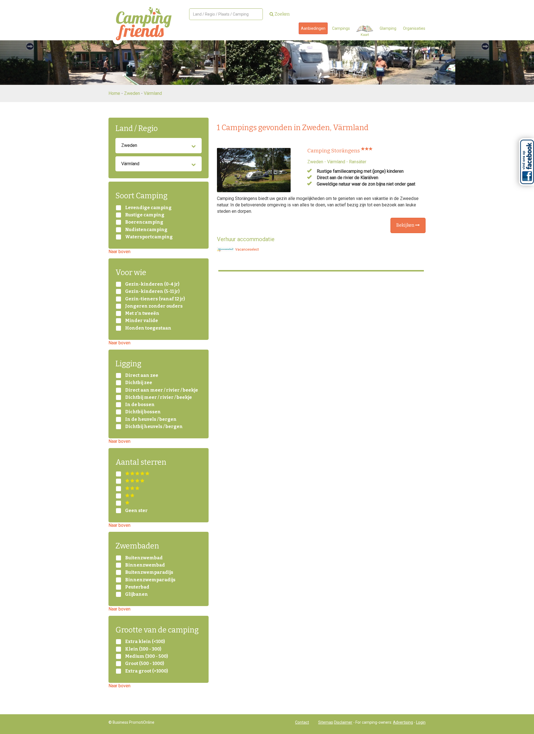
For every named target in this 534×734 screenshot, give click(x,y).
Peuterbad (137, 587)
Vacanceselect (246, 249)
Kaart (365, 35)
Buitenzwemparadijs (149, 572)
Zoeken (282, 14)
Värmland (153, 93)
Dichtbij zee (138, 382)
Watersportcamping (149, 236)
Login (421, 722)
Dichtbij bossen (143, 411)
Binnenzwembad (145, 565)
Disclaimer (343, 722)
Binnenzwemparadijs (150, 579)
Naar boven (119, 251)
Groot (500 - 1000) (144, 663)
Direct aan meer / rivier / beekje (161, 390)
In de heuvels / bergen (151, 419)
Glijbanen (136, 594)
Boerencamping (144, 222)
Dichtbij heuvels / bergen (154, 426)
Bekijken (405, 225)
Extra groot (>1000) (146, 671)
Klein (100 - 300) (143, 649)
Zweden (132, 93)
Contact (302, 722)
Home (114, 93)
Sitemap (325, 722)
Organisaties (414, 28)
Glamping (388, 28)
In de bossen (140, 404)
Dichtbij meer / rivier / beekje (158, 397)
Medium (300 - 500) (146, 656)
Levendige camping (148, 207)
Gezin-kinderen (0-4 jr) (152, 284)
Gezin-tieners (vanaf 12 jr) (155, 298)
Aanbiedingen (313, 28)
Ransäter (357, 161)
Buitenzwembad (144, 557)
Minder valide (141, 320)
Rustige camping (144, 215)
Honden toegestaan (148, 328)
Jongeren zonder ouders (154, 306)
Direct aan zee (141, 375)
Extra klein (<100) (145, 641)
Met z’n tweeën (142, 313)
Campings (341, 28)
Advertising (403, 722)
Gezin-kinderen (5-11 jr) (152, 291)
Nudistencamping (146, 229)
